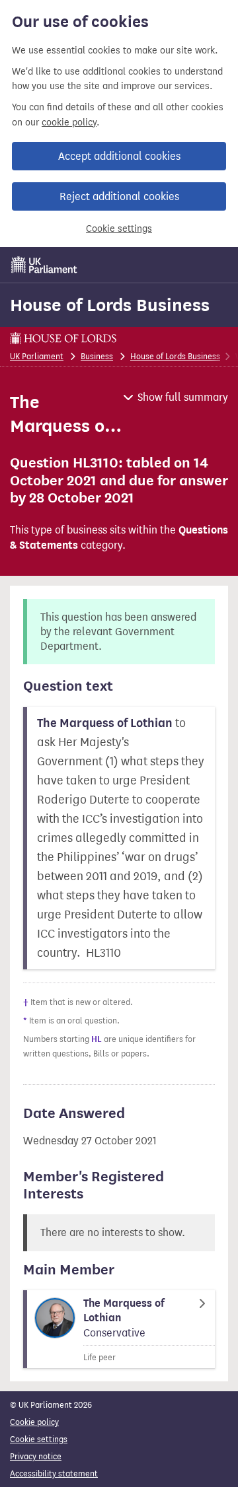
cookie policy (69, 122)
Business (97, 356)
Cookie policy (34, 1422)
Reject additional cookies (119, 196)
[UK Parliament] (44, 264)
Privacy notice (35, 1456)
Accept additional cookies (119, 156)
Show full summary (183, 397)
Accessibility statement (54, 1473)
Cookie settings (119, 228)
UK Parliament (36, 356)
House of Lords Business (110, 305)
